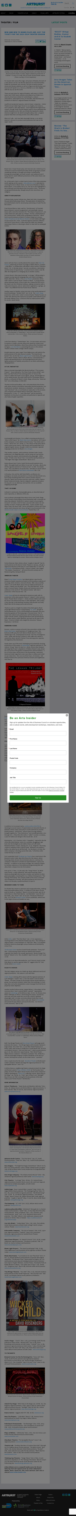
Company (13, 768)
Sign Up (38, 798)
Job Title (13, 777)
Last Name (13, 748)
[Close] (67, 715)
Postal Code (14, 758)
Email (12, 729)
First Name (13, 739)
